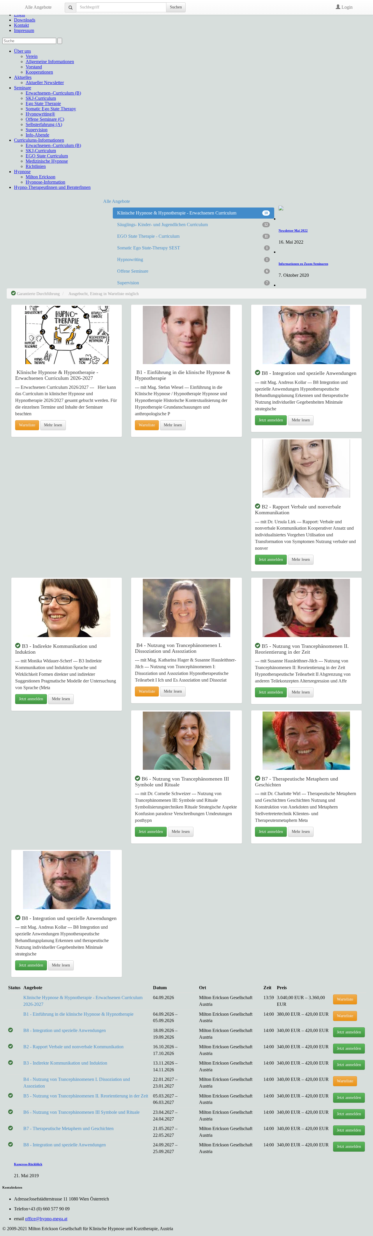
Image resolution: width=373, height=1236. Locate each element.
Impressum (24, 30)
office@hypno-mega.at (46, 1218)
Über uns (22, 51)
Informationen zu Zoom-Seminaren (303, 263)
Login (346, 7)
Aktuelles (22, 77)
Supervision (36, 129)
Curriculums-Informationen (39, 140)
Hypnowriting (192, 259)
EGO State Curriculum (47, 155)
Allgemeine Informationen (50, 61)
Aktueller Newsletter (45, 82)
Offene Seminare (192, 271)
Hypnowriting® (40, 113)
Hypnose (22, 171)
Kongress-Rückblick (28, 1164)
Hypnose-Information (45, 182)
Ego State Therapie (43, 103)
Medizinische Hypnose (47, 161)
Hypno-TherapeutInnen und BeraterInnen (52, 187)
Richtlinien (36, 166)
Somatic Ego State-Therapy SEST (192, 247)
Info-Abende (37, 134)
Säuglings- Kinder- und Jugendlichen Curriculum (192, 224)
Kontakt (21, 25)
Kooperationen (39, 72)
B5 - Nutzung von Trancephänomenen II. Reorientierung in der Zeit (85, 1095)
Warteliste (27, 425)
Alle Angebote (38, 7)
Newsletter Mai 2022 (293, 230)
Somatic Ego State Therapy (51, 108)
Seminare (22, 87)
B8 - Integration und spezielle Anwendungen (64, 1030)
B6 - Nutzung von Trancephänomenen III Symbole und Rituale (81, 1112)
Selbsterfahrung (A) (44, 124)
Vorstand (34, 66)
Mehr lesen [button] (53, 425)
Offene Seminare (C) (45, 119)
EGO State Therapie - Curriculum (192, 236)
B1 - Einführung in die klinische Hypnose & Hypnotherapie (78, 1014)
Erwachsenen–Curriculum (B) (53, 93)
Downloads (24, 19)
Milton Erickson (40, 176)
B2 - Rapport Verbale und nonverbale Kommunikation (73, 1046)
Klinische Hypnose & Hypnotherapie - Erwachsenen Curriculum (192, 212)
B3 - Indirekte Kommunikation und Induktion (65, 1063)
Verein (32, 56)
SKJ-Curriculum (41, 98)
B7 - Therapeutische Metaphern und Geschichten (68, 1128)
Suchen (176, 7)
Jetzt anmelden (271, 420)
